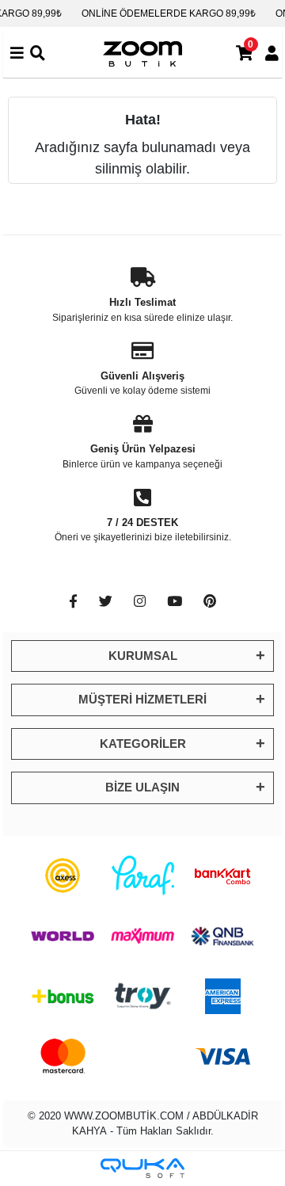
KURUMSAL (142, 655)
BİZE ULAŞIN (142, 787)
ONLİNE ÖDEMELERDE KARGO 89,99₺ (169, 13)
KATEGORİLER (143, 743)
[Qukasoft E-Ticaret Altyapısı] (142, 1168)
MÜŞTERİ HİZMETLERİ (142, 699)
